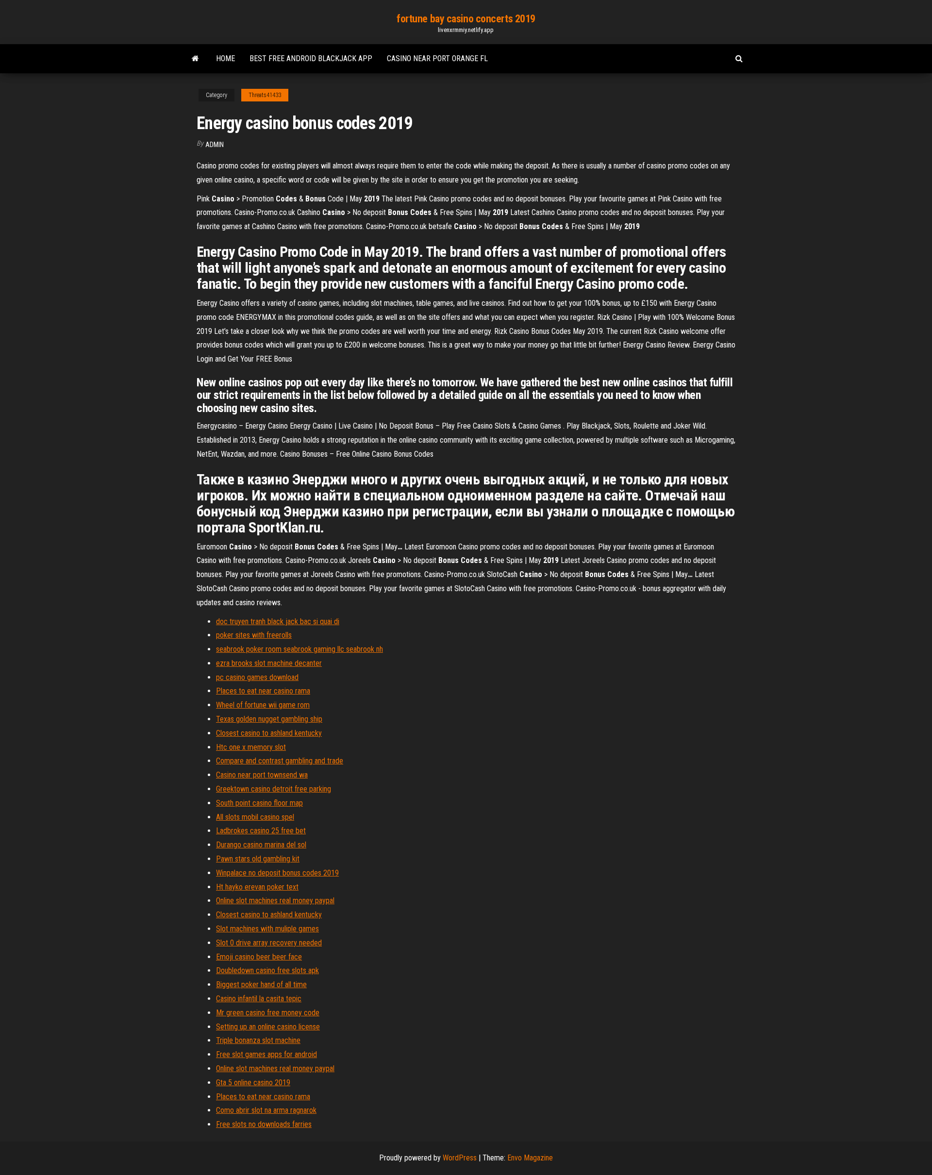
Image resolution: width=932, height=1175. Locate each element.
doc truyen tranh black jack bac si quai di (277, 621)
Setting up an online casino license (268, 1026)
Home (225, 58)
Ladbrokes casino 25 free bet (261, 830)
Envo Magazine (530, 1157)
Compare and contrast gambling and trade (279, 760)
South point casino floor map (259, 803)
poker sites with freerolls (254, 635)
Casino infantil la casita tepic (258, 998)
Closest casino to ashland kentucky (269, 733)
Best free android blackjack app (311, 58)
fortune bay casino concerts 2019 (466, 19)
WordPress (460, 1157)
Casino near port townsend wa (262, 774)
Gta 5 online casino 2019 (253, 1082)
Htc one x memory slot (251, 747)
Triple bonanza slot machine (258, 1040)
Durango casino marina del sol (261, 844)
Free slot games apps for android (266, 1054)
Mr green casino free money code (267, 1012)
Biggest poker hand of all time (261, 984)
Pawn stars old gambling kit (258, 858)
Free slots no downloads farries (264, 1124)
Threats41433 (265, 95)
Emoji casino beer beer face (259, 956)
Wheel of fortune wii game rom (263, 705)
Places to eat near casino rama (263, 690)
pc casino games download (257, 677)
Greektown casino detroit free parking (273, 789)
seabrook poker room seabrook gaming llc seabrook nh (299, 649)
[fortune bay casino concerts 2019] (195, 58)
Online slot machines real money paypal (275, 900)
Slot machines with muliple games (267, 928)
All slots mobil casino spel (255, 817)
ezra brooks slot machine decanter (269, 663)
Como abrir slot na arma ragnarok (266, 1110)
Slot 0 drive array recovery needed (269, 942)
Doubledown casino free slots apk (267, 970)
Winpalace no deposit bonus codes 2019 (277, 872)
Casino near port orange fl (437, 58)
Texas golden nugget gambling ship (269, 719)
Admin (214, 145)
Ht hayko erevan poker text (257, 887)
